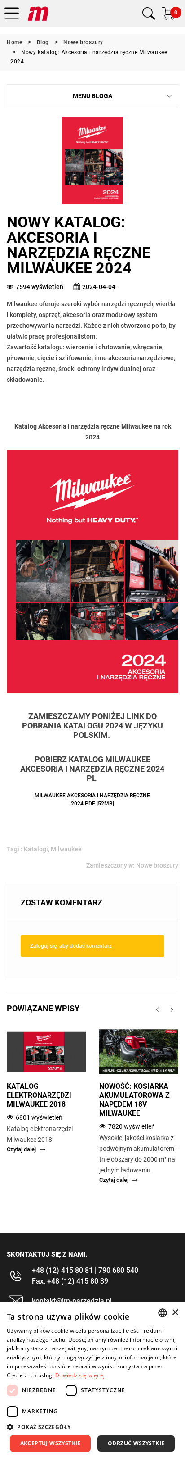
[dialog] (92, 1381)
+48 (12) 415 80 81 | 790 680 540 (85, 1270)
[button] (92, 1426)
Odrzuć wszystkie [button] (136, 1443)
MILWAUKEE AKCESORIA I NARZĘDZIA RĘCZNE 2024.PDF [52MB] (92, 799)
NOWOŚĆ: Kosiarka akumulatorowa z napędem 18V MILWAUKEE (134, 1099)
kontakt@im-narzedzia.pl (72, 1301)
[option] (46, 1097)
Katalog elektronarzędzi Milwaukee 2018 (39, 1095)
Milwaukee (66, 849)
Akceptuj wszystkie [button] (50, 1443)
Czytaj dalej (21, 1149)
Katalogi (36, 849)
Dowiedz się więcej (80, 1375)
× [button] (175, 1312)
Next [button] (171, 1009)
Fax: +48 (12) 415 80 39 (70, 1281)
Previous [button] (157, 1009)
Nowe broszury (157, 865)
